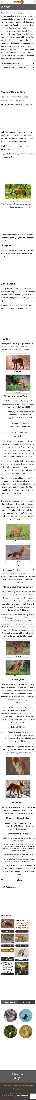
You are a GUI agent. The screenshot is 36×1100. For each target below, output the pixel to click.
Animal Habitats (27, 1086)
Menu (2, 2)
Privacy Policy (7, 1086)
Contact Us (17, 1086)
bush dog (4, 40)
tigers (19, 810)
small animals (6, 573)
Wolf (19, 561)
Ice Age (32, 861)
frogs (23, 573)
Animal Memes (18, 1089)
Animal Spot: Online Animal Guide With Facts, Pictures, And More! (18, 1094)
